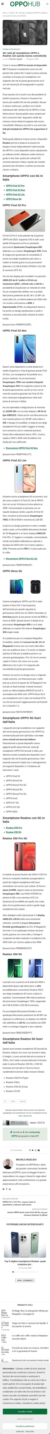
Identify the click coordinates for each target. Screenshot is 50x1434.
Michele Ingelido (16, 59)
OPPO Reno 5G (13, 199)
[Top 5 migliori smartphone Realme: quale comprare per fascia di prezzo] (25, 1244)
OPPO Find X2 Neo (15, 190)
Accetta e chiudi (25, 1411)
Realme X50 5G (13, 832)
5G (5, 1101)
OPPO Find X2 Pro (15, 186)
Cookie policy (20, 1431)
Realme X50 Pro (14, 828)
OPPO (13, 1101)
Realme (23, 1101)
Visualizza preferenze (25, 1426)
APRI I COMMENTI (25, 1280)
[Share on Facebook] (29, 1150)
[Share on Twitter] (32, 1150)
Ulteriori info (27, 1116)
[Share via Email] (39, 1150)
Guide (11, 13)
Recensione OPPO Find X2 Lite (21, 559)
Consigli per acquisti (11, 49)
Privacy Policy (30, 1431)
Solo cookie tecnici (25, 1419)
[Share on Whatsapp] (35, 1150)
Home (5, 13)
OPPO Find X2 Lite (15, 194)
